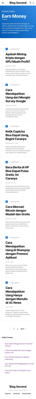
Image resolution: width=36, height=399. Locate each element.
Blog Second (18, 2)
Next (22, 329)
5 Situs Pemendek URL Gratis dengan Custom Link (18, 351)
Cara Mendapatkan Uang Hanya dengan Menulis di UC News (17, 295)
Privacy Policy (26, 393)
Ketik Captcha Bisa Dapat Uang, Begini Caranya (17, 135)
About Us (8, 393)
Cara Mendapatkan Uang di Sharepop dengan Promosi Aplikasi (18, 250)
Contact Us (16, 393)
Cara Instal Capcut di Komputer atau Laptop (17, 371)
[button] (33, 3)
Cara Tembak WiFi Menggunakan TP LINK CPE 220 (19, 365)
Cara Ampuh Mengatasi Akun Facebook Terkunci (18, 345)
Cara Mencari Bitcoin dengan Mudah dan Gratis (18, 210)
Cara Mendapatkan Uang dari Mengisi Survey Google (18, 95)
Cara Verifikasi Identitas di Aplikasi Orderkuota (17, 358)
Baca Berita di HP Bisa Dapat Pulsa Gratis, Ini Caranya (17, 172)
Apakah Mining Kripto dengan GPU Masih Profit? (18, 57)
